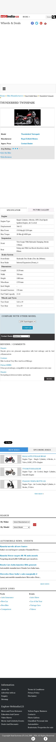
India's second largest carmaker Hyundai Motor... (19, 549)
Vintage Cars (35, 605)
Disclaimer (32, 696)
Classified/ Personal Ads (38, 721)
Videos (33, 609)
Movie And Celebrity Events (12, 721)
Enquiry (4, 696)
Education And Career (10, 714)
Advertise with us (8, 692)
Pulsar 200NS (6, 365)
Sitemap (4, 699)
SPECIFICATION (13, 210)
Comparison (6, 609)
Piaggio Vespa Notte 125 (34, 481)
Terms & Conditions (36, 689)
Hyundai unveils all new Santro (13, 546)
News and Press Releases (11, 711)
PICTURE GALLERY (41, 210)
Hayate (3, 348)
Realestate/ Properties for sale (40, 727)
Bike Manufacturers (15, 96)
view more (39, 493)
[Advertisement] (28, 7)
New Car (4, 601)
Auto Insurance (7, 597)
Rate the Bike (5, 153)
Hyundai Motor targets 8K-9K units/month (19, 555)
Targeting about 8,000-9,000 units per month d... (19, 559)
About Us (5, 689)
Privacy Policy (33, 692)
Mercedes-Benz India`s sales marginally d (18, 574)
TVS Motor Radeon (31, 468)
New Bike (5, 605)
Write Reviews (6, 157)
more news (44, 583)
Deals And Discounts (9, 724)
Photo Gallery (33, 717)
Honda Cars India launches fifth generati (18, 564)
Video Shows (6, 717)
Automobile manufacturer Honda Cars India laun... (20, 568)
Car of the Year (36, 601)
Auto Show (34, 597)
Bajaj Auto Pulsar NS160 (34, 456)
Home (2, 96)
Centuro (4, 358)
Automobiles (33, 724)
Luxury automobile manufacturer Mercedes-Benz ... (20, 577)
